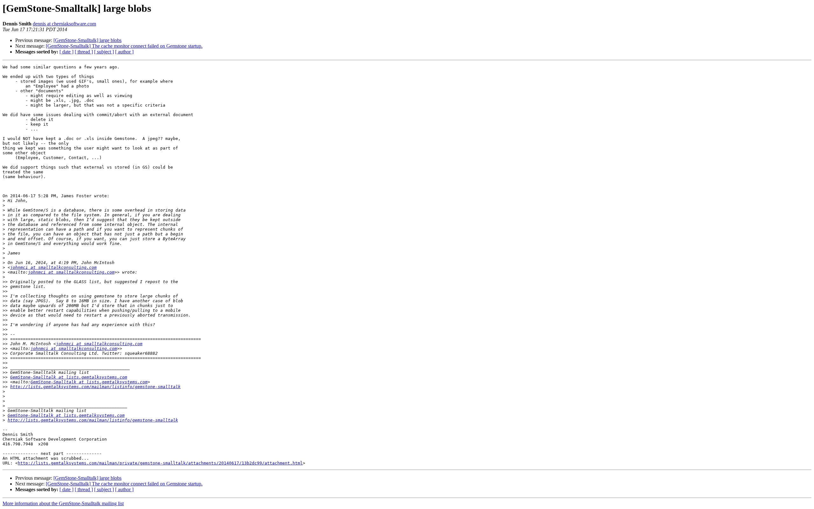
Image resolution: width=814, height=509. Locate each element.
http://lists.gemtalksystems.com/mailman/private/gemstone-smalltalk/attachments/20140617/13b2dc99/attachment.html (160, 463)
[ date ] (66, 51)
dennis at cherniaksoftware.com (64, 23)
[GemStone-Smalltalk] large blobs (87, 40)
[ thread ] (84, 51)
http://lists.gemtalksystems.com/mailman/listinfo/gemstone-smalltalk (95, 386)
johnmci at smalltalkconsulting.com (53, 267)
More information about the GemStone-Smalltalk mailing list (63, 503)
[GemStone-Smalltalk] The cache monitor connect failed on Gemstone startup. (124, 46)
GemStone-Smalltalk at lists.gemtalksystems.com (68, 377)
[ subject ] (104, 51)
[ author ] (124, 51)
